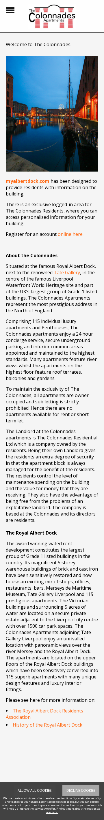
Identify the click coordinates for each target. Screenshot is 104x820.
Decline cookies (80, 790)
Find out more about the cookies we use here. (73, 810)
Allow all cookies (34, 790)
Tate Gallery (67, 272)
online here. (70, 234)
